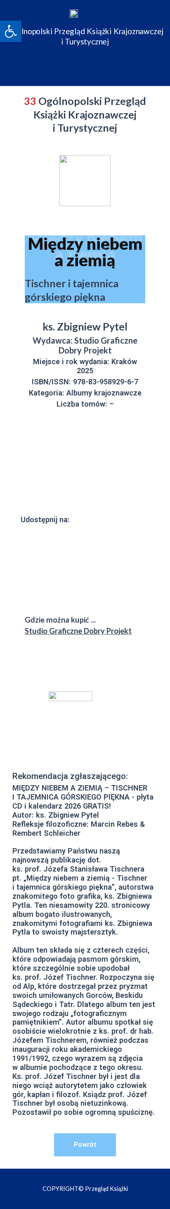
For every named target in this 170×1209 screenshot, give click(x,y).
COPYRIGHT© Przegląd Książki (85, 1188)
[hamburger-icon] (85, 61)
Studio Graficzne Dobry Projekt (78, 630)
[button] (10, 31)
